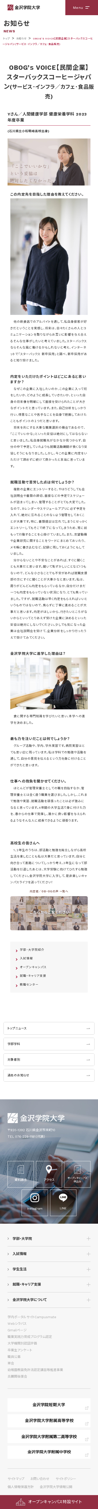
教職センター (29, 984)
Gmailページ (17, 1330)
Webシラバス (17, 1324)
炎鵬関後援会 (17, 1376)
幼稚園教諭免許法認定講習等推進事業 (35, 1370)
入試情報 (26, 958)
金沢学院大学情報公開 (56, 1487)
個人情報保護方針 (21, 1487)
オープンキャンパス (33, 967)
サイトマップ (16, 1479)
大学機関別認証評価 (22, 1343)
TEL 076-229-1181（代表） (26, 1137)
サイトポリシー (66, 1479)
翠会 (11, 1363)
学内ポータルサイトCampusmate (32, 1317)
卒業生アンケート (20, 1350)
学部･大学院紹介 (32, 949)
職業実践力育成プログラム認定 (30, 1337)
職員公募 (14, 1357)
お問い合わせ (40, 1479)
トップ (6, 38)
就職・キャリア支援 (33, 976)
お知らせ (21, 38)
